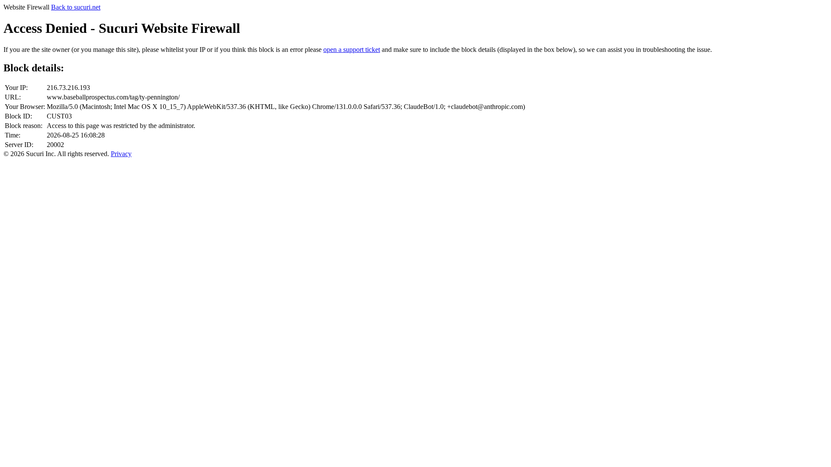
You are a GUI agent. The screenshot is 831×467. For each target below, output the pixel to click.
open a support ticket (351, 49)
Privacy (121, 153)
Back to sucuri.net (75, 7)
